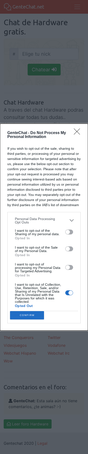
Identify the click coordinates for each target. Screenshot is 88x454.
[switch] (69, 232)
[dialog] (44, 227)
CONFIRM (27, 315)
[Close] (78, 133)
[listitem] (44, 220)
